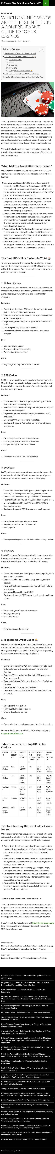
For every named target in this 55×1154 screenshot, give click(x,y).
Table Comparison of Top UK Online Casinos (21, 74)
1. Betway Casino (15, 60)
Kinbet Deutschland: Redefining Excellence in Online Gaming (25, 1100)
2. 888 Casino (14, 62)
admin (27, 41)
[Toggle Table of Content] (40, 50)
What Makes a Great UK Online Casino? (20, 53)
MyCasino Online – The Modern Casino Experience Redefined (25, 1012)
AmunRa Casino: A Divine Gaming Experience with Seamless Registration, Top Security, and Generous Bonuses (25, 1076)
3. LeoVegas (13, 65)
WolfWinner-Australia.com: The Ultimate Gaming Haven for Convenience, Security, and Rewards (25, 1119)
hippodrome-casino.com (12, 733)
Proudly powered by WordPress (12, 1151)
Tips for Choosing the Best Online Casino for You (23, 77)
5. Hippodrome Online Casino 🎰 (20, 71)
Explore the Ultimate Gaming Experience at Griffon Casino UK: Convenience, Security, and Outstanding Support (26, 1126)
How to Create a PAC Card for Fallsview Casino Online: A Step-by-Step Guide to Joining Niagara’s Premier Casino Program (27, 946)
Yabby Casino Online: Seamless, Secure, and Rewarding (23, 1088)
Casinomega (6, 13)
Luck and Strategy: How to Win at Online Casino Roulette (24, 956)
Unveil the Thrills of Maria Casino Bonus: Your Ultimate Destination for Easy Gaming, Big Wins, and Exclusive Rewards (26, 1055)
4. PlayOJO (13, 68)
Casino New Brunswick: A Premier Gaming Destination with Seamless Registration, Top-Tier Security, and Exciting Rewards (26, 1094)
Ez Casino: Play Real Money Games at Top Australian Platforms (22, 3)
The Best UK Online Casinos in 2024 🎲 (20, 57)
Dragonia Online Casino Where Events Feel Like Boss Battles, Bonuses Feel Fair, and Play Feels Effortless (25, 984)
